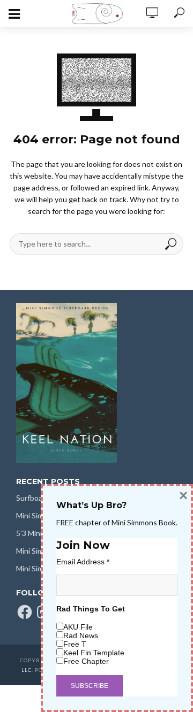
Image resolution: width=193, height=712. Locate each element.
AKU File (78, 627)
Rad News (80, 635)
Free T (74, 644)
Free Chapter (86, 661)
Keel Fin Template (93, 652)
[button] (66, 383)
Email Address (82, 561)
